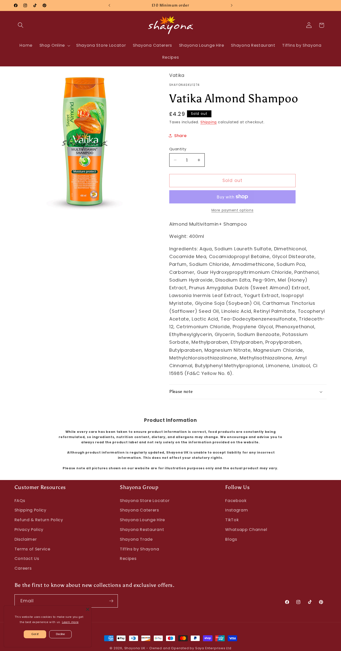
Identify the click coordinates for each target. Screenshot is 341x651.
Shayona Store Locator (145, 500)
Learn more (70, 622)
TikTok (232, 520)
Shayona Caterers (139, 510)
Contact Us (26, 558)
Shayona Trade (136, 539)
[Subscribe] (111, 601)
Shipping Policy (30, 510)
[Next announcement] (231, 5)
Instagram (236, 510)
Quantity (177, 149)
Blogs (231, 539)
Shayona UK (134, 648)
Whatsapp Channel (246, 529)
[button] (20, 25)
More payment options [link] (232, 210)
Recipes (128, 558)
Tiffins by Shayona (139, 549)
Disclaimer (25, 539)
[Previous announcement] (109, 5)
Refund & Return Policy (38, 520)
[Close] (87, 609)
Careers (23, 568)
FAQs (19, 500)
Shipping (208, 122)
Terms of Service (32, 549)
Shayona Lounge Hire (142, 520)
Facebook (236, 500)
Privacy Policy (29, 529)
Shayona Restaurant (142, 529)
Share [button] (180, 136)
